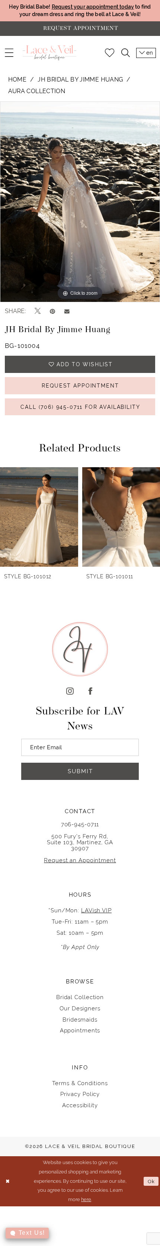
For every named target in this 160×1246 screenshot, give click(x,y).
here (86, 1199)
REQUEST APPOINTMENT (80, 386)
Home (17, 79)
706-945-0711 (80, 824)
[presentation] (39, 517)
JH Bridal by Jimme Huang (80, 79)
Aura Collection (36, 91)
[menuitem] (8, 53)
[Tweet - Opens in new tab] (37, 311)
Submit (80, 771)
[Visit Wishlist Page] (110, 53)
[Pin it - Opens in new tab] (52, 311)
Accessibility (80, 1105)
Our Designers (80, 1008)
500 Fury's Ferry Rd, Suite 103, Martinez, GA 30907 (80, 842)
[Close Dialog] (7, 1181)
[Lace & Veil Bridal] (49, 53)
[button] (8, 53)
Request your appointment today (93, 7)
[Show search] (125, 53)
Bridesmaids (80, 1019)
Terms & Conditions (80, 1083)
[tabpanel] (80, 202)
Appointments (80, 1030)
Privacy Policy (80, 1094)
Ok (151, 1181)
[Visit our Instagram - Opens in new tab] (70, 691)
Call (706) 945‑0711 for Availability (80, 407)
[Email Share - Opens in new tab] (67, 311)
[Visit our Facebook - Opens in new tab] (90, 691)
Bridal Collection (80, 997)
